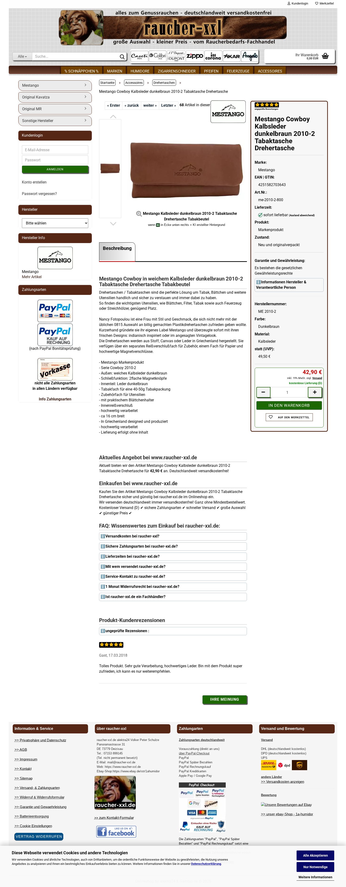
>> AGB (21, 750)
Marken (114, 71)
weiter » (150, 105)
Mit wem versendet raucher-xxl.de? (135, 566)
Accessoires (270, 71)
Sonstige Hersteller (37, 120)
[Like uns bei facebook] (116, 831)
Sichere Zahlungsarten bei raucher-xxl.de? (141, 546)
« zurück (132, 105)
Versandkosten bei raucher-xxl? (132, 536)
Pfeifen (211, 71)
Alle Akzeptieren (315, 855)
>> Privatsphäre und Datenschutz (40, 740)
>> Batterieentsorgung (32, 816)
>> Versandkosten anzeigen (282, 782)
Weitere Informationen (315, 877)
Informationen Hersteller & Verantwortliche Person (281, 285)
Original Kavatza (36, 97)
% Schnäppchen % (81, 71)
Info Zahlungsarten (55, 399)
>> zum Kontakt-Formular (114, 818)
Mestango (30, 85)
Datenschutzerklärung (206, 864)
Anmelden (55, 169)
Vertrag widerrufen (39, 836)
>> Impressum (26, 759)
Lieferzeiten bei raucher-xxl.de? (132, 556)
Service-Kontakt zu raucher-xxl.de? (135, 576)
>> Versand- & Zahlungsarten (37, 788)
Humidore (140, 71)
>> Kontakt (23, 769)
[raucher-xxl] (173, 27)
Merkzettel (326, 3)
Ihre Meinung (224, 699)
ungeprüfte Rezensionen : (127, 631)
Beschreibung (117, 248)
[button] (113, 117)
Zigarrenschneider (177, 71)
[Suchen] (122, 56)
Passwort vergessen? (39, 193)
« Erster (113, 105)
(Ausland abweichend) (302, 215)
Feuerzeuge (238, 71)
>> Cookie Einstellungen (33, 826)
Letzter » (168, 105)
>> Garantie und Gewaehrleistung (40, 807)
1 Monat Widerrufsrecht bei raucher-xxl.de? (142, 586)
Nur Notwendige (315, 867)
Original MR (32, 109)
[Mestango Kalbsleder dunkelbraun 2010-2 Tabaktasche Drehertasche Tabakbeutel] (186, 168)
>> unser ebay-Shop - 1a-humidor (287, 814)
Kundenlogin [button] (299, 3)
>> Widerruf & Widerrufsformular (39, 797)
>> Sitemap (23, 778)
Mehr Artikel (32, 277)
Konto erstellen (34, 182)
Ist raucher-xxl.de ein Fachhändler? (135, 596)
